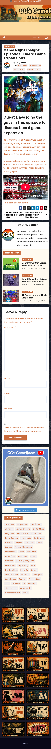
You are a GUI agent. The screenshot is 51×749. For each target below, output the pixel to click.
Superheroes (10, 579)
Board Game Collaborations (29, 533)
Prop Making (23, 565)
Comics (8, 542)
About (25, 743)
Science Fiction (11, 574)
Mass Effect (10, 556)
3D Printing (9, 524)
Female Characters (23, 547)
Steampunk (37, 574)
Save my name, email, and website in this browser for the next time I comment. (24, 429)
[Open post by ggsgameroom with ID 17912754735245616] (25, 477)
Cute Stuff (29, 542)
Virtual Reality (25, 588)
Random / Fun (11, 570)
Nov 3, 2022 (27, 284)
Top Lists (22, 579)
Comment (10, 327)
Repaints (24, 570)
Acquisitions (22, 524)
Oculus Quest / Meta (25, 561)
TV (24, 583)
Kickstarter (31, 551)
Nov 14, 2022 (27, 268)
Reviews (34, 570)
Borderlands (26, 538)
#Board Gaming (33, 69)
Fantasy (8, 547)
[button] (40, 38)
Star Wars (25, 574)
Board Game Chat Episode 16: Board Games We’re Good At (35, 282)
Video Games (11, 588)
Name (8, 378)
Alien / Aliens (35, 524)
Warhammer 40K (12, 593)
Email (7, 393)
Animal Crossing (23, 529)
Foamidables (10, 551)
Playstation (10, 565)
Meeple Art (23, 556)
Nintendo (9, 561)
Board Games (9, 47)
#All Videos (22, 66)
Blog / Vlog (9, 533)
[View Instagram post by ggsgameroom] (46, 503)
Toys (7, 583)
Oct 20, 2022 (28, 300)
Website (8, 408)
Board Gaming (11, 538)
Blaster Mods (38, 529)
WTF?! (25, 593)
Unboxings (32, 583)
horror (21, 551)
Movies (33, 556)
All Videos (9, 529)
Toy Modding (34, 579)
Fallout (39, 542)
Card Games (39, 538)
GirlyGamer (21, 63)
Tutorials (16, 583)
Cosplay (18, 542)
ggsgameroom (25, 452)
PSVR (33, 565)
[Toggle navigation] (34, 38)
